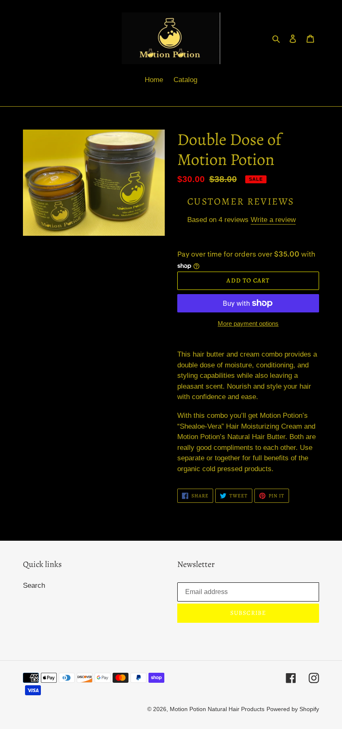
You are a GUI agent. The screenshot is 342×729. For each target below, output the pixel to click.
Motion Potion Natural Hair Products (217, 709)
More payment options (248, 323)
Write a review (273, 220)
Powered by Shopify (293, 709)
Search (34, 585)
